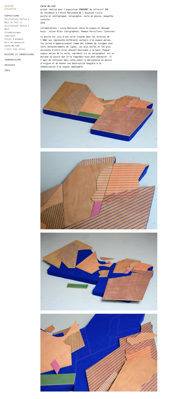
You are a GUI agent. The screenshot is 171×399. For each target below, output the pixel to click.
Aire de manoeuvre (14, 42)
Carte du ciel (12, 46)
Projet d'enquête (14, 39)
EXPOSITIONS (12, 15)
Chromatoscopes (13, 32)
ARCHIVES (10, 65)
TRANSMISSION (13, 59)
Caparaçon (10, 36)
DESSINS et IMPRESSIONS (19, 54)
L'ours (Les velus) (15, 49)
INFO (7, 70)
